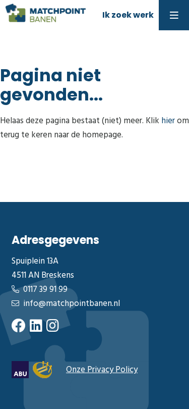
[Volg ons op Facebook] (19, 327)
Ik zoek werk (128, 15)
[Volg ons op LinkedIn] (36, 327)
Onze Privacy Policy (102, 370)
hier (168, 121)
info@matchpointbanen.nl (71, 304)
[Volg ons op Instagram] (52, 327)
